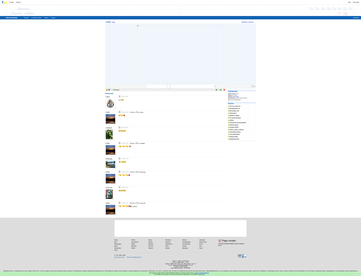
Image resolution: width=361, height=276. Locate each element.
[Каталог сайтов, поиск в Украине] (242, 255)
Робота (133, 240)
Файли (133, 248)
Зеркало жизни (234, 124)
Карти (167, 246)
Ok (357, 273)
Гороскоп (167, 242)
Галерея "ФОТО (234, 127)
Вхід (349, 2)
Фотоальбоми (186, 244)
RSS (115, 242)
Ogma (108, 96)
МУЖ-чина (109, 158)
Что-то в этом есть (235, 106)
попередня (244, 22)
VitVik (108, 22)
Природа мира (234, 136)
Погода (150, 242)
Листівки (150, 246)
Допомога (356, 17)
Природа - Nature (234, 115)
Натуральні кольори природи (238, 122)
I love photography (235, 134)
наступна (250, 22)
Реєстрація (356, 2)
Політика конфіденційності (134, 257)
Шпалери (134, 246)
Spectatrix (109, 127)
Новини (184, 246)
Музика (167, 248)
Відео (116, 246)
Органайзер (117, 248)
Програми (168, 240)
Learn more (201, 274)
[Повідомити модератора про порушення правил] (224, 89)
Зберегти (117, 89)
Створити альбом (36, 17)
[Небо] (180, 53)
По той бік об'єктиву (235, 117)
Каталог (184, 240)
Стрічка (46, 17)
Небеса (232, 120)
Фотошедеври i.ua (235, 108)
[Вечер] (161, 86)
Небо (113, 22)
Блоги (201, 244)
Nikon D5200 (236, 96)
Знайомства (168, 244)
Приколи (150, 244)
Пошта (116, 240)
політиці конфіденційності (202, 273)
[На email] (107, 89)
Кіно (200, 246)
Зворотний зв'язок (119, 257)
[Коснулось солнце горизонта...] (188, 86)
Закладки (202, 240)
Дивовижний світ (234, 139)
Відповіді (185, 248)
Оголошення (134, 242)
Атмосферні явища (235, 132)
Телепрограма (186, 242)
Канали (53, 17)
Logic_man (109, 187)
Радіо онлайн (229, 240)
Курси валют (203, 242)
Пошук (150, 240)
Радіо (116, 250)
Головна (11, 2)
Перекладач (117, 244)
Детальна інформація (234, 99)
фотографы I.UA (234, 110)
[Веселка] (177, 86)
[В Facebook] (109, 89)
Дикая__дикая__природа (237, 129)
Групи (201, 248)
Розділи (18, 2)
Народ (133, 244)
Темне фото (233, 113)
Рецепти (150, 248)
